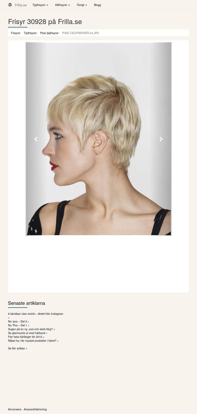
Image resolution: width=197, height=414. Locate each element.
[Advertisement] (98, 264)
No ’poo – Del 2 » (18, 321)
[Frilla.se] (10, 5)
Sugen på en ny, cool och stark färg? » (31, 329)
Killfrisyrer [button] (61, 5)
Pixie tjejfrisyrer (49, 33)
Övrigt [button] (81, 5)
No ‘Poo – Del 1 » (18, 325)
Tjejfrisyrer (30, 33)
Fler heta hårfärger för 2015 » (26, 337)
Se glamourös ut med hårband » (28, 333)
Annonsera (14, 409)
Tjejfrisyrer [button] (39, 5)
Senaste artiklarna (26, 302)
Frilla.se (21, 4)
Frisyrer (15, 33)
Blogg (97, 5)
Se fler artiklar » (17, 348)
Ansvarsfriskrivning (35, 409)
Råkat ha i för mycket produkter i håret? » (33, 340)
